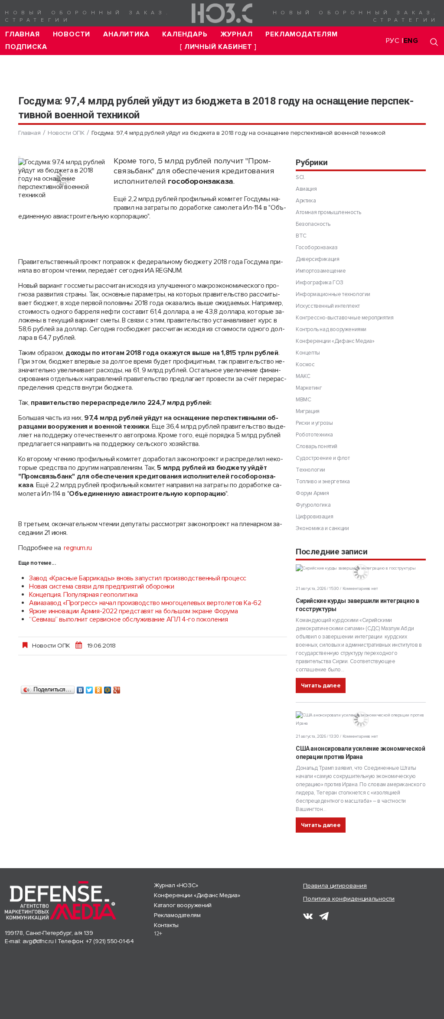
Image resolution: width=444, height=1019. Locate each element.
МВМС (303, 399)
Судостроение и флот (322, 458)
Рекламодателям (301, 34)
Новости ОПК (66, 133)
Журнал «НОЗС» (176, 885)
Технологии (310, 469)
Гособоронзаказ (316, 247)
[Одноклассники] (98, 687)
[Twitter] (89, 687)
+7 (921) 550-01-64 (110, 941)
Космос (305, 364)
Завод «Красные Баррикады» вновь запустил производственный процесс (137, 578)
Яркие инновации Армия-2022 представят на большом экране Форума (133, 611)
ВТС (301, 235)
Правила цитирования (335, 885)
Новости (72, 34)
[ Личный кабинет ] (218, 47)
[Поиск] (434, 41)
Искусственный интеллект (328, 306)
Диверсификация (317, 259)
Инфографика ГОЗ (319, 282)
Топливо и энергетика (323, 481)
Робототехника (314, 434)
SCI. (300, 177)
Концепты (308, 352)
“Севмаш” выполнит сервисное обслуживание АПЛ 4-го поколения (128, 619)
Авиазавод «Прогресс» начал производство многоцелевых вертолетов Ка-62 (145, 603)
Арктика (306, 200)
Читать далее (320, 685)
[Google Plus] (116, 687)
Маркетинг (309, 387)
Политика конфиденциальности (349, 898)
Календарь (184, 34)
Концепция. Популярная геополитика (83, 594)
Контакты (166, 925)
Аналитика (126, 34)
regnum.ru (77, 548)
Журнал (237, 34)
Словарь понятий (316, 446)
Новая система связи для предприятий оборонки (101, 586)
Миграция (308, 411)
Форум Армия (312, 493)
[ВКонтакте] (80, 687)
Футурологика (313, 504)
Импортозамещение (321, 270)
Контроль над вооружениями (331, 329)
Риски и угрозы (314, 423)
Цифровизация (314, 516)
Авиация (306, 189)
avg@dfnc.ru (38, 941)
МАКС (303, 376)
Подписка (26, 47)
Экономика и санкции (322, 528)
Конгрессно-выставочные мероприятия (344, 317)
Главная (22, 34)
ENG (411, 40)
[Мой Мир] (107, 687)
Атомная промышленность (328, 212)
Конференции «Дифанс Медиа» (335, 341)
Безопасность (313, 224)
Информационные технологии (333, 294)
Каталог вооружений (183, 905)
